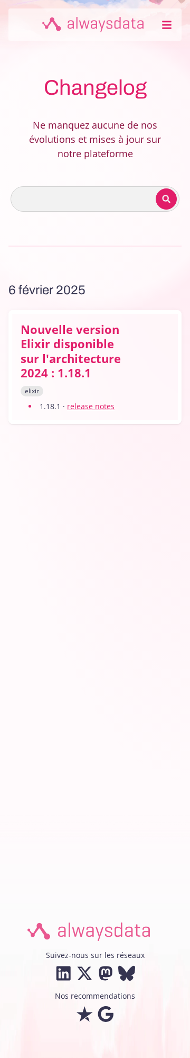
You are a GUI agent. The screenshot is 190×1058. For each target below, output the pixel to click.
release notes (91, 406)
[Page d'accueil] (93, 24)
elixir (32, 390)
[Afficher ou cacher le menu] (166, 24)
